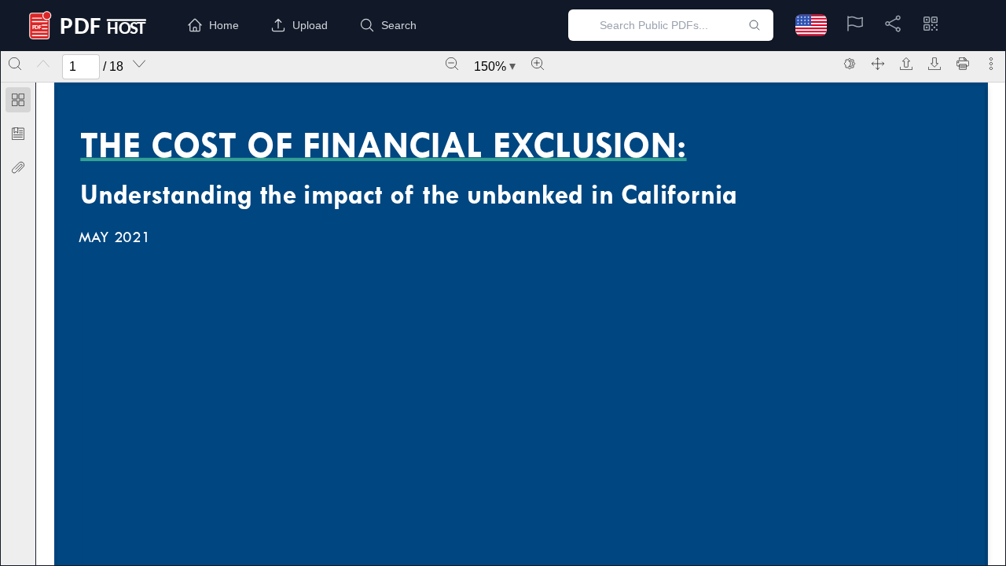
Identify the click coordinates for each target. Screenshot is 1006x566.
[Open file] (906, 63)
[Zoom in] (537, 63)
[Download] (934, 63)
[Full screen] (877, 63)
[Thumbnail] (18, 99)
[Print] (962, 63)
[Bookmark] (18, 133)
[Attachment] (18, 167)
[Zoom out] (451, 63)
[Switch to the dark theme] (849, 63)
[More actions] (991, 63)
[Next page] (139, 63)
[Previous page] (43, 63)
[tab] (18, 102)
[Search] (15, 63)
